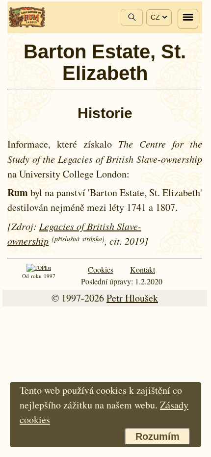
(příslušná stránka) (78, 238)
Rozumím (157, 436)
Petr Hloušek (132, 298)
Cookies (100, 269)
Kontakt (142, 269)
